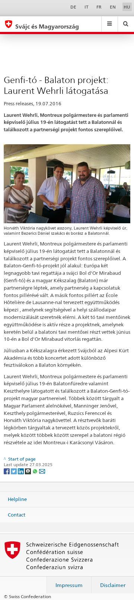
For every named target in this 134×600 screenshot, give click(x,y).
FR (99, 7)
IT (86, 7)
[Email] (42, 471)
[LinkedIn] (21, 471)
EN (113, 7)
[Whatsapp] (35, 471)
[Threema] (28, 471)
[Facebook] (7, 471)
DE (73, 7)
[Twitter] (14, 471)
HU (127, 7)
